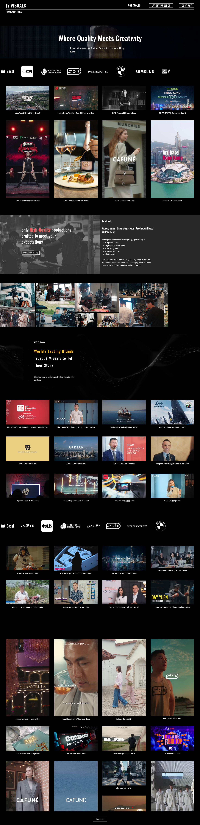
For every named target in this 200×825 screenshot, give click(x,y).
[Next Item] (196, 305)
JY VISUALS (16, 5)
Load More (100, 819)
